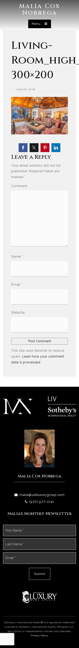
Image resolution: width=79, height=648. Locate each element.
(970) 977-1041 (41, 502)
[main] (39, 193)
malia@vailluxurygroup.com (42, 495)
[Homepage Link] (17, 406)
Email (16, 284)
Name (17, 256)
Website (18, 312)
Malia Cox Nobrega (39, 9)
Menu (37, 24)
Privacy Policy (39, 635)
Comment (19, 186)
